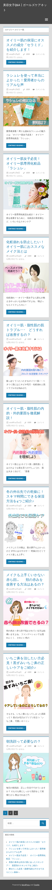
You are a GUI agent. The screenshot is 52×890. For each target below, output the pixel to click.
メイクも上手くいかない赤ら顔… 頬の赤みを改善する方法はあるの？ (25, 579)
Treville (36, 885)
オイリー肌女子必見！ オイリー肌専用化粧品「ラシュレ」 (25, 163)
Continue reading (15, 62)
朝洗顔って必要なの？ (23, 741)
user (28, 54)
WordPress (26, 885)
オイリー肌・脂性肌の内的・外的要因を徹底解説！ (25, 413)
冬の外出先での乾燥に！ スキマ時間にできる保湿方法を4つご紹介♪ (26, 496)
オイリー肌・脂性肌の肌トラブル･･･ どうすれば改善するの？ (25, 330)
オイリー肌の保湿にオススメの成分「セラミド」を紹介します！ (25, 45)
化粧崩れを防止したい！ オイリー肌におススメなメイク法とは (27, 246)
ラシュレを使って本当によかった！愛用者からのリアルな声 (25, 80)
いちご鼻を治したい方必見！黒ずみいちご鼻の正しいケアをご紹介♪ (25, 663)
